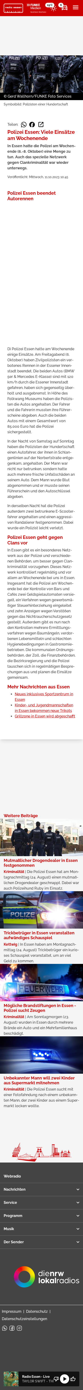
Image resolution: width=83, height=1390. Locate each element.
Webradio (12, 1176)
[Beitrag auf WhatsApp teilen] (24, 124)
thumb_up (73, 1379)
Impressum (11, 1311)
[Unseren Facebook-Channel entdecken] (12, 1328)
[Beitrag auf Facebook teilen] (32, 124)
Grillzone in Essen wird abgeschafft (45, 716)
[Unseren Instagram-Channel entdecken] (19, 1328)
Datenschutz (37, 1311)
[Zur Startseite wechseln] (13, 8)
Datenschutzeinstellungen (24, 1319)
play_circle (64, 1378)
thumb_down (56, 1379)
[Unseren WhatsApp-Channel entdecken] (4, 1328)
